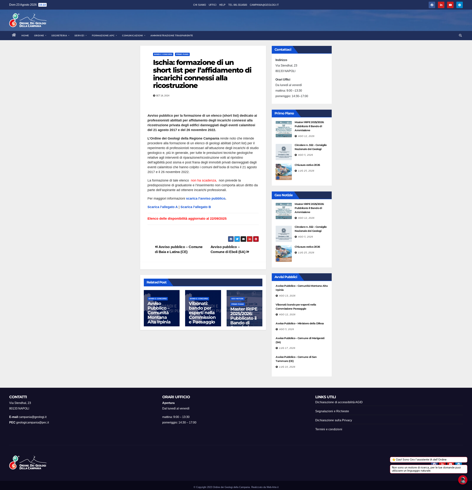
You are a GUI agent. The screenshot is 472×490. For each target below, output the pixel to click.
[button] (460, 35)
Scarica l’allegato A (163, 207)
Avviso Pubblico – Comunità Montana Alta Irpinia (159, 313)
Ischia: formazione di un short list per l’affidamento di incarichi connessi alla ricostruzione (202, 74)
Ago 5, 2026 (305, 155)
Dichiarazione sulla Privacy (333, 420)
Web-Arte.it (273, 487)
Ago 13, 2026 (287, 295)
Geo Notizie (237, 299)
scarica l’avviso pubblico (205, 198)
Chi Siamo (199, 5)
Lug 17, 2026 (287, 348)
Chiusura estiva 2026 (307, 165)
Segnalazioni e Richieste (332, 411)
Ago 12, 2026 (306, 136)
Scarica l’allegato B (196, 207)
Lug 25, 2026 (306, 171)
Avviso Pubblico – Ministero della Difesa (300, 323)
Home (25, 35)
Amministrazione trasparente (171, 35)
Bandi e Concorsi (163, 54)
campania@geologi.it (264, 5)
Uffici (212, 5)
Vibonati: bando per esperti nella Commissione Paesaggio (202, 313)
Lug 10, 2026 (287, 367)
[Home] (14, 35)
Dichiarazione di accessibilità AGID (339, 402)
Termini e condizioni (328, 429)
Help (222, 5)
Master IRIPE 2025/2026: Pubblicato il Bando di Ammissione (243, 318)
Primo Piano (182, 54)
